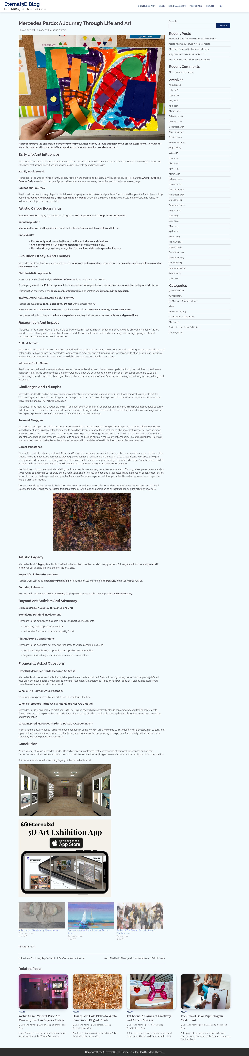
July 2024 (173, 216)
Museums (173, 322)
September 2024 (177, 205)
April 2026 (173, 106)
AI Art (32, 946)
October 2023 (175, 263)
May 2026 (173, 100)
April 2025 (173, 169)
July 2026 (173, 90)
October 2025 (175, 137)
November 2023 (176, 258)
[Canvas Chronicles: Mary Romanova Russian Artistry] (91, 915)
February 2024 (176, 242)
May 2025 (173, 163)
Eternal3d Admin (57, 30)
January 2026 (175, 121)
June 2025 (174, 158)
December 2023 (176, 252)
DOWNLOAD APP (146, 6)
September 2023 (177, 268)
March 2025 (174, 174)
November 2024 (176, 195)
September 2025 (177, 142)
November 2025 (176, 132)
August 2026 (175, 85)
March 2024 (174, 236)
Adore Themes (156, 1052)
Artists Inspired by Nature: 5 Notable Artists (189, 44)
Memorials (196, 6)
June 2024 (174, 221)
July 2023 (173, 278)
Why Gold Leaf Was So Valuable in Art (187, 54)
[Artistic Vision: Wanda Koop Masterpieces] (42, 915)
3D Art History (175, 296)
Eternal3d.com (177, 6)
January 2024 (175, 247)
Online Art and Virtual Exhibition (184, 327)
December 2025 (176, 127)
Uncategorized (176, 332)
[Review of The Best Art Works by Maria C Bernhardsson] (140, 915)
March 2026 (174, 111)
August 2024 (175, 210)
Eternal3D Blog (22, 4)
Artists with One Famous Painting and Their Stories (193, 39)
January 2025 (175, 184)
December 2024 (176, 189)
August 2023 (175, 273)
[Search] (221, 6)
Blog (162, 6)
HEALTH (210, 6)
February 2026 (176, 116)
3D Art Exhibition (176, 290)
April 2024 (173, 231)
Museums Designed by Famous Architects (189, 49)
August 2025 (175, 148)
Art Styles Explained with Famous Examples (190, 60)
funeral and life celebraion (181, 317)
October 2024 (175, 200)
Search (173, 21)
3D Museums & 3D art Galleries (183, 301)
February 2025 (176, 179)
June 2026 (174, 95)
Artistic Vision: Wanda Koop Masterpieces (38, 930)
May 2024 (173, 226)
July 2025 (173, 153)
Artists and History (177, 311)
